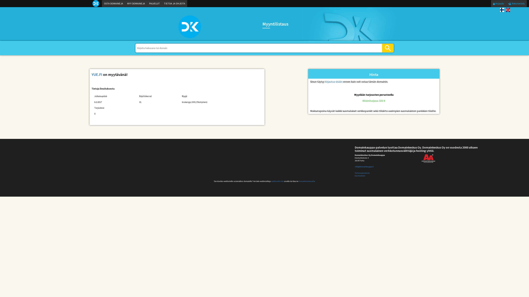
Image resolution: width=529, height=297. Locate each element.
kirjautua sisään (334, 81)
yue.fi (97, 74)
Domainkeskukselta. (307, 181)
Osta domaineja (113, 3)
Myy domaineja (136, 3)
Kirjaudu (499, 3)
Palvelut (154, 3)
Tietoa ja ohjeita (174, 3)
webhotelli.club (277, 181)
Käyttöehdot (360, 175)
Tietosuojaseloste (362, 173)
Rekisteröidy (518, 3)
